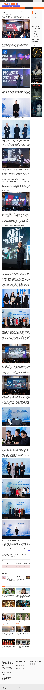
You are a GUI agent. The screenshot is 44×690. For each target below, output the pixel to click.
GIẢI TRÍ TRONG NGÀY (7, 8)
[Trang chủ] (2, 8)
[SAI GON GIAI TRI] (11, 4)
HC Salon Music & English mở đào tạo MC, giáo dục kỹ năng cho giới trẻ (23, 608)
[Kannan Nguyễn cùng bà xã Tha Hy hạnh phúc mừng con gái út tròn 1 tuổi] (4, 577)
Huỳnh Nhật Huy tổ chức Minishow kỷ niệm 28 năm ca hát (8, 608)
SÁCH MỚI (36, 34)
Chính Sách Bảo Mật (20, 668)
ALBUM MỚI (23, 8)
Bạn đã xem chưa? (6, 585)
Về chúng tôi (8, 0)
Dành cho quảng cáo (15, 0)
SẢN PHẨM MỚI (35, 41)
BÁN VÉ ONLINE (35, 39)
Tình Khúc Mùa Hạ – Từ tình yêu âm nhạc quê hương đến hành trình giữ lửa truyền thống (8, 622)
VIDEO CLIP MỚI (37, 28)
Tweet (3, 560)
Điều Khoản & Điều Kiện (20, 667)
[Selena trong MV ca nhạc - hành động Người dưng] (36, 70)
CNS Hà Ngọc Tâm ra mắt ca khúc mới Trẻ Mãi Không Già (8, 634)
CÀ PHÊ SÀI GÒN (35, 24)
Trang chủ (3, 0)
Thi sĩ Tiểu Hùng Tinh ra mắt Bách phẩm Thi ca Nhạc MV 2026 (20, 578)
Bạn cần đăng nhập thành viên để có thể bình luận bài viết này (14, 566)
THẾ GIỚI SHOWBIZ (29, 8)
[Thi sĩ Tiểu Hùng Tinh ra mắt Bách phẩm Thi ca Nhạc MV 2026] (28, 577)
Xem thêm (4, 573)
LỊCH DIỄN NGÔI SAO (36, 17)
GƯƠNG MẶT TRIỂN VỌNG (36, 20)
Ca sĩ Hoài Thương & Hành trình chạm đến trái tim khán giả (22, 621)
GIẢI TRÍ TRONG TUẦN (16, 8)
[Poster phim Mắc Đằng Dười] (36, 91)
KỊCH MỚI (35, 33)
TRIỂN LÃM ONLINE (36, 8)
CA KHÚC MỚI (36, 30)
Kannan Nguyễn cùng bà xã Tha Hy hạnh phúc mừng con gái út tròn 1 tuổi (11, 578)
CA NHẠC (34, 16)
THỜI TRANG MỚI (36, 37)
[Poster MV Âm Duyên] (36, 108)
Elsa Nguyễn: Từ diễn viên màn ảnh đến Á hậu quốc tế (22, 634)
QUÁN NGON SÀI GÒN (36, 23)
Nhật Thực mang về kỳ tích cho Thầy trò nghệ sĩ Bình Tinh (8, 647)
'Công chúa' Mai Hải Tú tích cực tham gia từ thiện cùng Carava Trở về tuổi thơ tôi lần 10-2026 (23, 596)
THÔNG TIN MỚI (35, 26)
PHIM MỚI (35, 31)
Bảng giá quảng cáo (20, 665)
